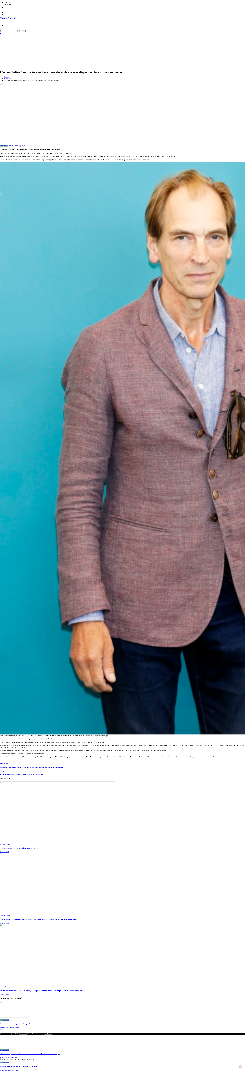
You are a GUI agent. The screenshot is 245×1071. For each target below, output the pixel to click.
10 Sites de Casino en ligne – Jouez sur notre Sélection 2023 (19, 1066)
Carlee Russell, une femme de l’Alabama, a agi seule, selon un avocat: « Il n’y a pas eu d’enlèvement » (40, 919)
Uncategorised (4, 1020)
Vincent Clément (13, 146)
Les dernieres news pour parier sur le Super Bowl (16, 1024)
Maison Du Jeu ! (8, 18)
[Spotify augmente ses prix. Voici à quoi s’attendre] (57, 841)
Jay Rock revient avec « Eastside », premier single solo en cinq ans (21, 774)
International (4, 146)
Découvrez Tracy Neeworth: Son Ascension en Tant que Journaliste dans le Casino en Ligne (30, 1054)
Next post (3, 771)
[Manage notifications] (240, 1066)
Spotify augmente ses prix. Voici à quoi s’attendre (19, 848)
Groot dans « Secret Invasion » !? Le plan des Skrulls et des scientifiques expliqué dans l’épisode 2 (31, 767)
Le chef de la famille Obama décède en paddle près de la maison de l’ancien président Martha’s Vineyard (41, 991)
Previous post (4, 763)
